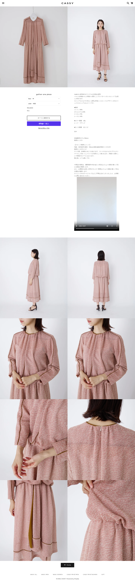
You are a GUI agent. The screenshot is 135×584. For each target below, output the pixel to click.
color (29, 103)
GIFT (103, 574)
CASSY (63, 579)
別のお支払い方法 (43, 128)
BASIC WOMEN (58, 574)
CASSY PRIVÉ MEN (73, 574)
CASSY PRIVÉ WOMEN (90, 574)
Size (29, 99)
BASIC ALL (33, 574)
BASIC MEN (45, 574)
